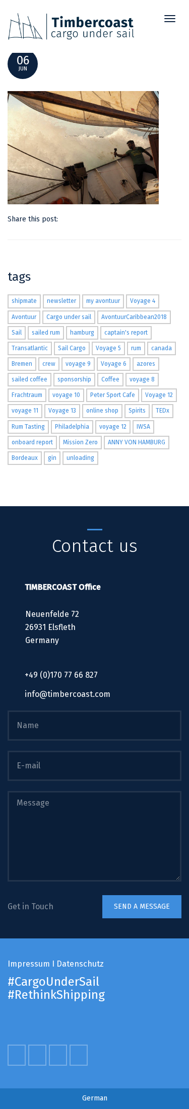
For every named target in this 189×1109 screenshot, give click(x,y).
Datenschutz (80, 964)
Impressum (29, 964)
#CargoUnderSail (53, 982)
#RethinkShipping (56, 995)
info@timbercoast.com (67, 694)
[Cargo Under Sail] (71, 26)
